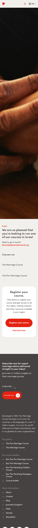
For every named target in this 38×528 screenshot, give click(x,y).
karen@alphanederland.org (15, 245)
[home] (3, 3)
